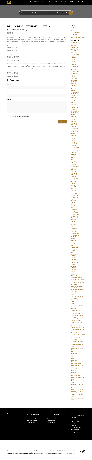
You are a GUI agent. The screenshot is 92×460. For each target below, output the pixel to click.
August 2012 (74, 240)
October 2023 (74, 66)
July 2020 (73, 99)
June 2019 (73, 119)
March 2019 (74, 123)
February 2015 (74, 192)
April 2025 (73, 52)
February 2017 (74, 162)
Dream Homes (74, 303)
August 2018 (74, 135)
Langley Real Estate (76, 320)
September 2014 (75, 199)
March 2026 (74, 45)
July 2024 (73, 57)
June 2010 (73, 257)
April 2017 (73, 159)
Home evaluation (51, 420)
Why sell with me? (51, 419)
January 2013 (74, 231)
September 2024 (75, 56)
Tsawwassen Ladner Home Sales (26, 30)
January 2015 (74, 193)
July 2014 (73, 202)
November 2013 (75, 214)
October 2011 (74, 250)
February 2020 (74, 107)
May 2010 (73, 259)
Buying (48, 1)
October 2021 (74, 81)
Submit (62, 121)
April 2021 (73, 88)
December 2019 (75, 111)
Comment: (9, 99)
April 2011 (73, 252)
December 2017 (75, 147)
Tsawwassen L (74, 370)
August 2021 (74, 83)
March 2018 (74, 144)
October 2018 (74, 131)
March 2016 (74, 173)
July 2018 (73, 137)
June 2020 (73, 100)
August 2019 (74, 116)
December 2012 (75, 233)
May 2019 (73, 121)
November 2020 (75, 92)
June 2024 (73, 59)
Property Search (38, 1)
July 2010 (73, 255)
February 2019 (74, 125)
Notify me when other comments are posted (18, 116)
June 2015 (73, 185)
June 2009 (73, 269)
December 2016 (75, 166)
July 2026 (73, 44)
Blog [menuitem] (82, 1)
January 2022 (74, 80)
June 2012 (73, 243)
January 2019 (74, 126)
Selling (56, 1)
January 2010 (74, 264)
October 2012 (74, 237)
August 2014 (74, 200)
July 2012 (73, 242)
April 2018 (73, 142)
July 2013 (73, 221)
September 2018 (75, 133)
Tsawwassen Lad (75, 372)
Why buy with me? (31, 419)
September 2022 (75, 75)
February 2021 (74, 90)
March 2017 (74, 161)
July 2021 (73, 85)
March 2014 (74, 209)
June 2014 (73, 204)
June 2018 (73, 138)
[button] (74, 432)
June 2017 (73, 156)
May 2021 (73, 87)
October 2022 (74, 73)
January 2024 (74, 64)
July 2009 (73, 267)
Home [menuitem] (30, 1)
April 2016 (73, 171)
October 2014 (74, 197)
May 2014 (73, 206)
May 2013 (73, 224)
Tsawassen (74, 353)
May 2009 (73, 271)
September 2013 (75, 218)
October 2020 (74, 94)
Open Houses (74, 30)
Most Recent (74, 42)
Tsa (72, 351)
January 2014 (74, 211)
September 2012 (75, 238)
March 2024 (74, 63)
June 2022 (73, 76)
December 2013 (75, 212)
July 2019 (73, 118)
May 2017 (73, 157)
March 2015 (74, 190)
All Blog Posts (74, 27)
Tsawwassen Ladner (15, 30)
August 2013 (74, 219)
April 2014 (73, 207)
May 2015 (73, 187)
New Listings (74, 29)
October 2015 (74, 180)
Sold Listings (74, 36)
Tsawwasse (74, 360)
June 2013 (73, 223)
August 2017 (74, 152)
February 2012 (74, 247)
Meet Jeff (64, 1)
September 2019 (75, 114)
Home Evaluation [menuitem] (74, 1)
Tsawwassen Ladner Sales (77, 37)
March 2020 (74, 106)
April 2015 (73, 188)
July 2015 (73, 183)
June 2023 (73, 68)
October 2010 (74, 254)
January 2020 (74, 109)
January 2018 (74, 145)
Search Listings (31, 422)
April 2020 (73, 104)
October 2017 (74, 149)
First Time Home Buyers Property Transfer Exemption (77, 306)
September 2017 (75, 150)
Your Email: (10, 92)
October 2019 (74, 113)
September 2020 (75, 95)
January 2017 (74, 164)
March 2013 (74, 228)
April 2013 (73, 226)
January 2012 (74, 249)
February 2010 (74, 262)
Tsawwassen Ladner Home (77, 375)
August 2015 (74, 181)
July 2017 (73, 154)
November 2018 (75, 130)
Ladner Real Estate (75, 319)
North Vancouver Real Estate (78, 334)
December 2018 (75, 128)
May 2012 (73, 245)
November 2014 (75, 195)
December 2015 (75, 178)
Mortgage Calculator (32, 420)
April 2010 (73, 261)
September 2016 (75, 168)
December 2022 (75, 71)
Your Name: (10, 84)
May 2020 (73, 102)
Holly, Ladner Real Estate (77, 313)
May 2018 (73, 140)
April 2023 (73, 69)
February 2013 (74, 230)
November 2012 (75, 235)
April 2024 (73, 61)
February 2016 (74, 174)
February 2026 (74, 47)
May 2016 (73, 169)
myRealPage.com (48, 445)
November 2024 (75, 54)
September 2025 (75, 49)
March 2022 (74, 78)
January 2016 (74, 176)
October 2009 (74, 266)
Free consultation (51, 422)
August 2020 (74, 97)
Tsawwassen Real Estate (77, 389)
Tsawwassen (74, 362)
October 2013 (74, 216)
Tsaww (72, 358)
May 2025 (73, 51)
